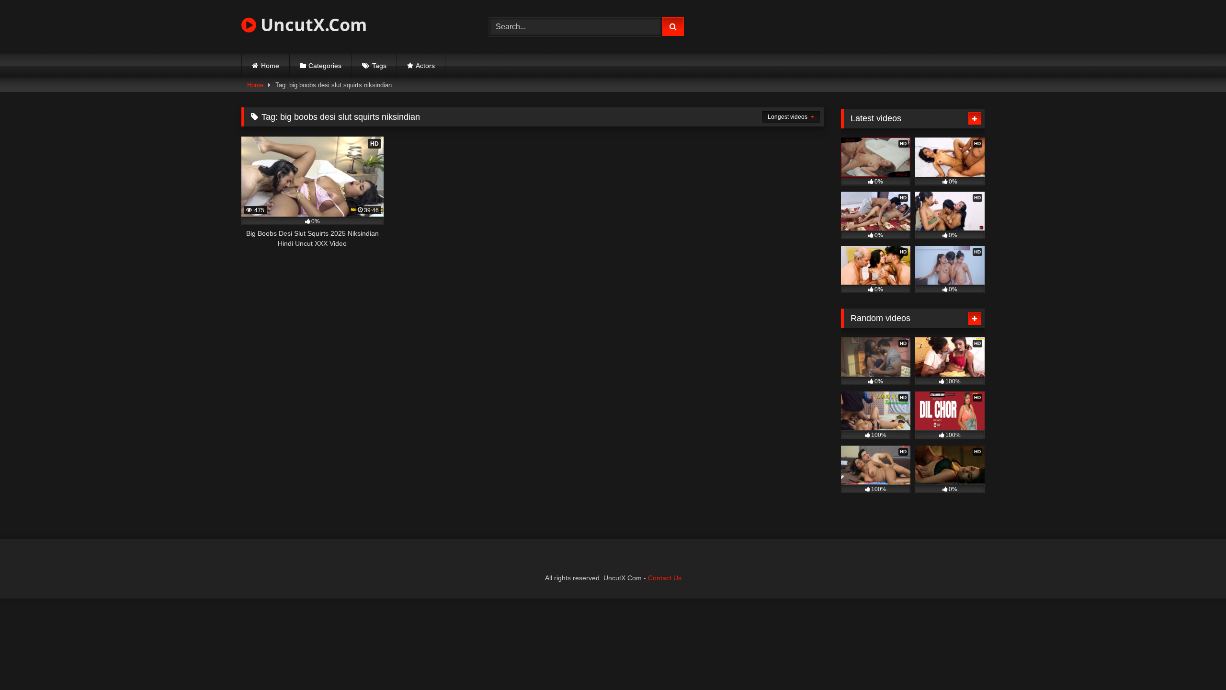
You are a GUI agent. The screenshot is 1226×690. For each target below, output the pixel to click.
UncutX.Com (311, 24)
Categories (324, 65)
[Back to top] (1196, 661)
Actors (425, 65)
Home (270, 65)
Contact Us (664, 578)
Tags (379, 65)
